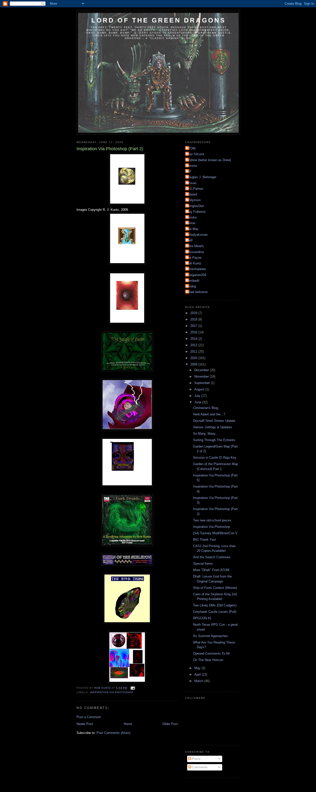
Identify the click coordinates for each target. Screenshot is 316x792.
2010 (194, 358)
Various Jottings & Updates (212, 427)
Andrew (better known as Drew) (208, 160)
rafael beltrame (197, 292)
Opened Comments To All (211, 653)
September (202, 383)
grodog (191, 286)
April (198, 674)
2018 (194, 319)
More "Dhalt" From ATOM (211, 570)
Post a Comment (89, 717)
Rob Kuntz (193, 263)
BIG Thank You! (204, 539)
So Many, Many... (205, 433)
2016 (194, 332)
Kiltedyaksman (197, 234)
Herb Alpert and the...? (209, 414)
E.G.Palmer (194, 189)
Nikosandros (195, 252)
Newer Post (85, 724)
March (199, 681)
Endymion (193, 200)
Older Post (170, 724)
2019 (194, 313)
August (199, 389)
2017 (194, 326)
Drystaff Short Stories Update (214, 421)
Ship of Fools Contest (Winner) (215, 588)
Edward (191, 194)
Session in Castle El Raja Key (214, 457)
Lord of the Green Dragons (158, 20)
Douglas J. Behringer (201, 177)
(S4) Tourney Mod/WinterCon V (215, 533)
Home (128, 724)
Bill (188, 171)
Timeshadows (196, 269)
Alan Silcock (195, 154)
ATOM (191, 148)
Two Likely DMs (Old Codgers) (215, 605)
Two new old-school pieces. (212, 520)
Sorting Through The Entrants (214, 440)
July (197, 396)
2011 (194, 351)
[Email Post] (132, 687)
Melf (189, 240)
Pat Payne (193, 257)
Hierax (191, 223)
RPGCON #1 (202, 618)
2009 (194, 364)
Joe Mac (192, 229)
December (202, 370)
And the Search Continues (212, 557)
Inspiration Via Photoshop (111, 692)
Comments (199, 767)
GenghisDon (195, 206)
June (198, 402)
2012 (194, 345)
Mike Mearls (195, 246)
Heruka (191, 217)
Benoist (191, 166)
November (202, 376)
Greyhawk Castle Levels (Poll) (214, 612)
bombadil (192, 280)
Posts (195, 759)
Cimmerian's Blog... (207, 408)
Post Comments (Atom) (113, 733)
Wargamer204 (196, 275)
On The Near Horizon (208, 660)
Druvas (191, 183)
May (197, 668)
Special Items (203, 563)
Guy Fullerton (196, 212)
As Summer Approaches (210, 636)
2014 (194, 339)
